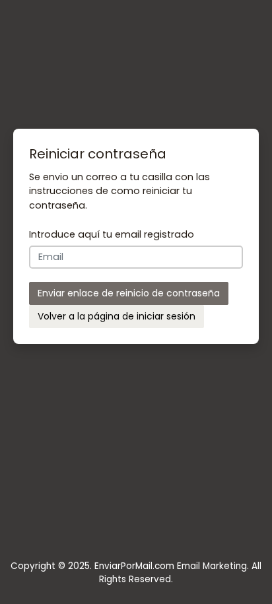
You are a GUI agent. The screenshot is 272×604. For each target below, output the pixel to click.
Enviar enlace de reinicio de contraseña (129, 293)
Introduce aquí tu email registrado (111, 234)
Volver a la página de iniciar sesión (116, 316)
